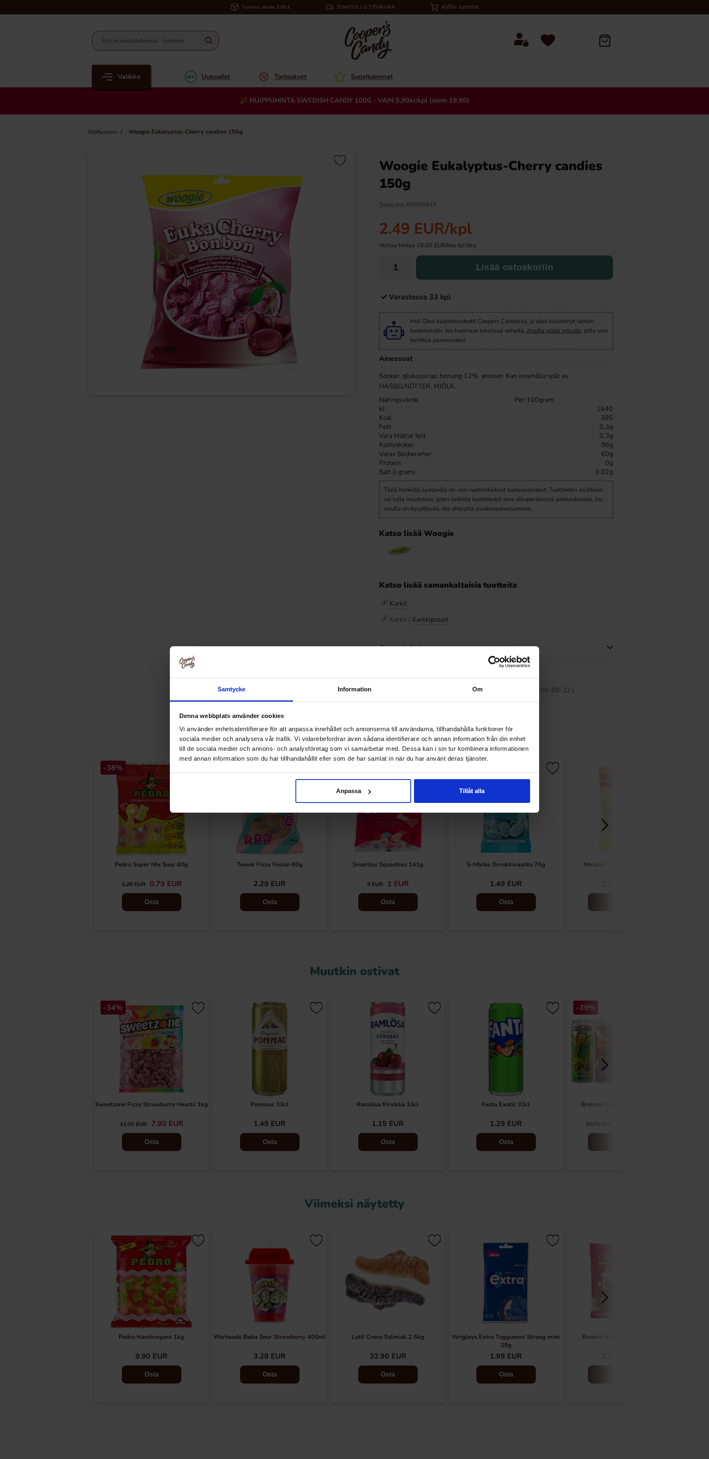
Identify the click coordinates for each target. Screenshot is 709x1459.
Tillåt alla (472, 790)
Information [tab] (354, 689)
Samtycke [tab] (231, 689)
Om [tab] (477, 689)
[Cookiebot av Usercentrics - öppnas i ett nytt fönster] (494, 662)
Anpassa (348, 790)
